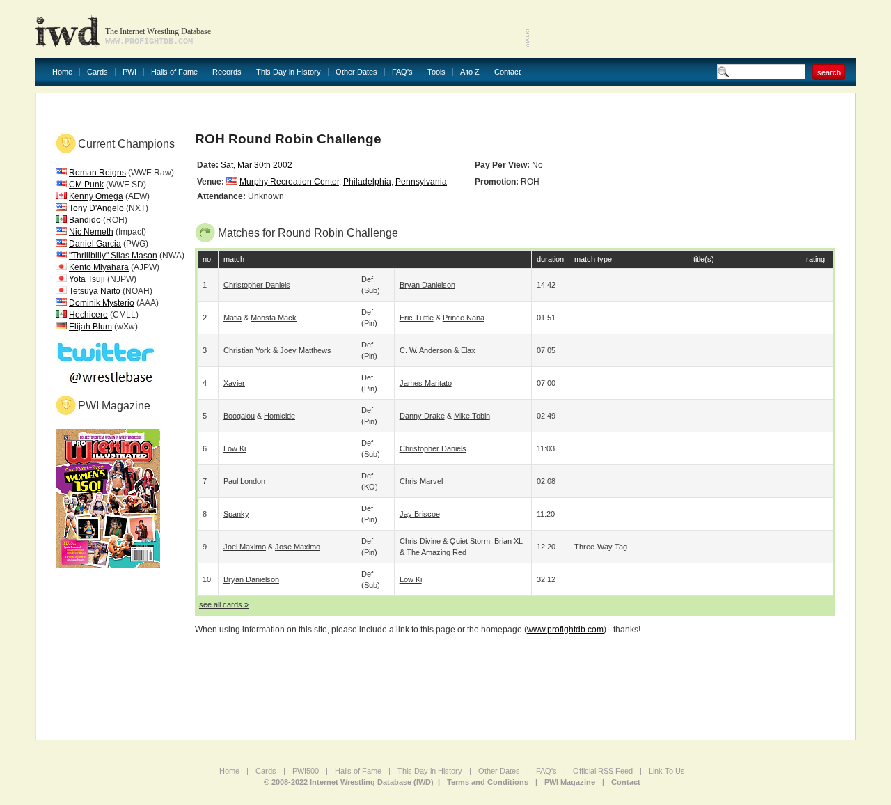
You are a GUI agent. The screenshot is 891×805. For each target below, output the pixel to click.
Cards (97, 72)
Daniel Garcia (95, 244)
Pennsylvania (421, 182)
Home (62, 72)
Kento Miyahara (99, 267)
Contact (507, 72)
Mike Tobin (472, 416)
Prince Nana (463, 317)
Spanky (236, 514)
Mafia (232, 317)
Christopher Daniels (256, 285)
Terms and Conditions (487, 782)
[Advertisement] (693, 28)
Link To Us (667, 771)
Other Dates (356, 72)
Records (227, 72)
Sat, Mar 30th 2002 (256, 165)
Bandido (85, 220)
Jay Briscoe (420, 514)
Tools (436, 72)
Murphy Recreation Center (289, 182)
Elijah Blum (90, 326)
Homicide (279, 416)
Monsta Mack (274, 317)
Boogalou (239, 416)
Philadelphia (367, 182)
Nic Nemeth (91, 232)
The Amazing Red (436, 552)
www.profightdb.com (565, 629)
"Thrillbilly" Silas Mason (113, 255)
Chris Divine (420, 541)
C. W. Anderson (426, 350)
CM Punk (86, 184)
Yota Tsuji (87, 279)
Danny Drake (422, 416)
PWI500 (305, 771)
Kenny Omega (96, 196)
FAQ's (402, 72)
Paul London (244, 481)
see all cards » (224, 604)
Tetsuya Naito (94, 291)
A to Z (470, 72)
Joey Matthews (305, 350)
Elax (468, 350)
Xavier (234, 383)
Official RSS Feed (603, 771)
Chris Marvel (421, 481)
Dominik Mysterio (101, 303)
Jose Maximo (297, 546)
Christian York (247, 350)
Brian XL (508, 541)
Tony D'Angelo (96, 208)
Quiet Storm (470, 541)
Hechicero (88, 315)
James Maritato (426, 383)
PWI (129, 72)
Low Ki (234, 448)
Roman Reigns (97, 173)
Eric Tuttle (417, 317)
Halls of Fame (174, 72)
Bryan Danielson (427, 285)
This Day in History (288, 72)
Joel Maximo (244, 546)
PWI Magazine (569, 782)
